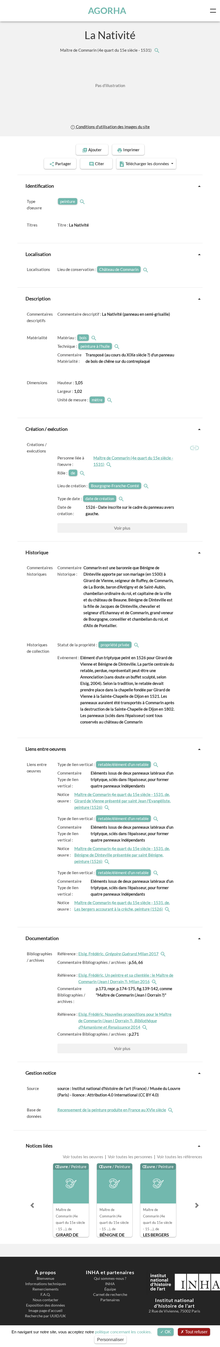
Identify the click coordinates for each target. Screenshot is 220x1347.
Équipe (110, 1289)
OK (167, 1332)
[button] (32, 1205)
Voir (122, 527)
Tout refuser (195, 1332)
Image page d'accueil (45, 1310)
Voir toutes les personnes (130, 1156)
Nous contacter (45, 1300)
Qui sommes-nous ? (110, 1278)
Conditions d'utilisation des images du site (112, 126)
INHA (110, 1283)
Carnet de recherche (110, 1294)
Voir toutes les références (179, 1156)
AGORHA (107, 10)
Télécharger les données (147, 163)
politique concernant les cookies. (123, 1332)
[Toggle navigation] (214, 10)
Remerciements (45, 1289)
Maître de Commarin (106, 50)
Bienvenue (45, 1278)
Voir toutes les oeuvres (83, 1156)
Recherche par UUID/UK (45, 1316)
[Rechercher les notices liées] (156, 50)
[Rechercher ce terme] (83, 201)
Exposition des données (45, 1305)
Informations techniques (45, 1283)
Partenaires (110, 1300)
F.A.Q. (45, 1294)
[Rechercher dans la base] (171, 1109)
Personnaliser (110, 1339)
